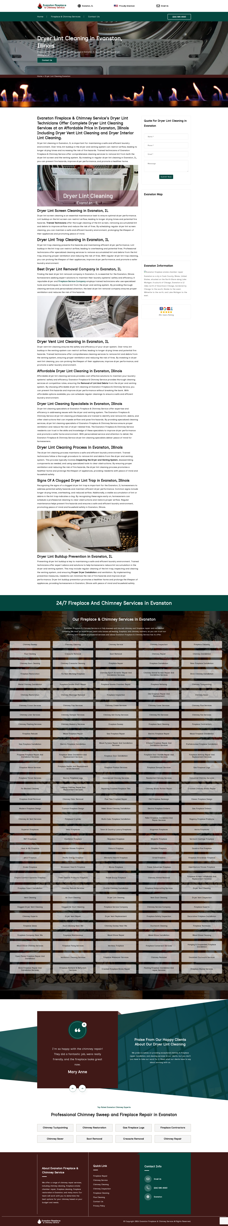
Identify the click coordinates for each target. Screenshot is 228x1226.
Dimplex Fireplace (159, 848)
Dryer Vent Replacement (116, 916)
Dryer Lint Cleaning (115, 897)
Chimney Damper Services (72, 715)
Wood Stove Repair (115, 935)
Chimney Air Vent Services (30, 819)
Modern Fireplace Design (30, 808)
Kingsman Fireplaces (159, 829)
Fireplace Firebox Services (115, 767)
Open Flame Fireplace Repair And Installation (30, 957)
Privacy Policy (99, 1206)
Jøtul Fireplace (30, 858)
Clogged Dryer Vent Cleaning (30, 907)
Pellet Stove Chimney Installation (115, 808)
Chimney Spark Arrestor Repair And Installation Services (116, 674)
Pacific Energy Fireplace (73, 858)
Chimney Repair (159, 654)
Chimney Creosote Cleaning (73, 663)
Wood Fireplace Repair (73, 734)
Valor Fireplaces (73, 829)
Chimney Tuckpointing (201, 684)
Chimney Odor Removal (73, 799)
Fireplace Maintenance (73, 935)
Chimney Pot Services (158, 715)
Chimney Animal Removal (159, 878)
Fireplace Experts (201, 907)
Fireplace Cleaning (202, 644)
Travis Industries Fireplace (159, 867)
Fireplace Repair (116, 663)
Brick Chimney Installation (201, 674)
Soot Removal (116, 654)
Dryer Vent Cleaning (202, 888)
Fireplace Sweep (116, 724)
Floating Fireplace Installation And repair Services (159, 969)
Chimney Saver (201, 695)
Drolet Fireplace (30, 867)
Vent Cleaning (30, 897)
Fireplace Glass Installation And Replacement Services (73, 756)
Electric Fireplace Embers (159, 808)
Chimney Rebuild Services (73, 888)
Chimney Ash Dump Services (115, 715)
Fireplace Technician (201, 926)
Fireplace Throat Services (30, 778)
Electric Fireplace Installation (73, 744)
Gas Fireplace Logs (201, 767)
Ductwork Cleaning (158, 926)
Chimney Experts (30, 916)
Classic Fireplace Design (201, 799)
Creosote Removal (73, 654)
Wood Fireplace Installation (202, 734)
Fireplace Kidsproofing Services (159, 888)
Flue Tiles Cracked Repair (116, 799)
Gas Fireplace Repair (116, 734)
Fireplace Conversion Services (159, 946)
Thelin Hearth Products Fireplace (73, 878)
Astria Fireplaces (202, 829)
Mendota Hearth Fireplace (116, 858)
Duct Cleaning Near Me (73, 926)
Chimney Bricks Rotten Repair (159, 788)
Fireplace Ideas (30, 926)
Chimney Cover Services (158, 705)
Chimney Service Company (159, 907)
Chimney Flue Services (202, 705)
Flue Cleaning (30, 654)
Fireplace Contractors (201, 724)
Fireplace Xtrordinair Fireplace (201, 858)
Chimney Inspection (159, 644)
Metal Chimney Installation (30, 684)
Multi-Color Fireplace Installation (115, 819)
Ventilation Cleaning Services (73, 957)
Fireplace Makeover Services (115, 957)
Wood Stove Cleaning (201, 935)
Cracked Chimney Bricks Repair (202, 788)
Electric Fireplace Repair (158, 734)
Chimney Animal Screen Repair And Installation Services (159, 674)
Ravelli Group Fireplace (116, 878)
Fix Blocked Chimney (30, 788)
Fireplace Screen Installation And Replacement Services (201, 877)
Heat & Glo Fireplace (30, 848)
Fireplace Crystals (73, 819)
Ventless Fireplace (116, 946)
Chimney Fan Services (201, 715)
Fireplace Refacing (159, 684)
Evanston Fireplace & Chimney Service (156, 1221)
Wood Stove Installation (158, 935)
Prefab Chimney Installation (116, 888)
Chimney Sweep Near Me (116, 926)
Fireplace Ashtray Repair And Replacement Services (202, 756)
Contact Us (94, 16)
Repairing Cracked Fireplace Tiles (116, 788)
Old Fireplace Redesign (159, 799)
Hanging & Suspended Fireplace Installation (202, 945)
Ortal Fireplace (158, 858)
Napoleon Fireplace (115, 839)
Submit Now (166, 177)
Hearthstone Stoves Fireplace (202, 867)
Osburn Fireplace (116, 848)
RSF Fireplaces (30, 839)
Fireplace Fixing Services (73, 946)
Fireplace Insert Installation (30, 888)
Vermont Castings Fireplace (202, 839)
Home (40, 16)
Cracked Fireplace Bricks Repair (116, 969)
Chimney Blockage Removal (73, 695)
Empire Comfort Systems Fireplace (29, 878)
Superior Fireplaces (30, 829)
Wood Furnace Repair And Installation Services (116, 744)
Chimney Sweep (30, 644)
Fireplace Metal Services (30, 767)
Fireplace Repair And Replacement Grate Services (73, 767)
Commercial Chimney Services (116, 778)
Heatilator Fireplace (73, 839)
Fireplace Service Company (116, 907)
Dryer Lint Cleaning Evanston (57, 76)
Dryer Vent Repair (73, 916)
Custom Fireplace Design (73, 808)
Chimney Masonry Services (73, 724)
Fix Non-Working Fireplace (73, 674)
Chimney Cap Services (73, 705)
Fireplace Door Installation (116, 756)
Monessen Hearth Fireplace (73, 867)
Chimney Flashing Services (30, 724)
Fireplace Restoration (30, 674)
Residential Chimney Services (159, 778)
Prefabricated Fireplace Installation (202, 744)
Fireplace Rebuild (30, 734)
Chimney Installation (202, 654)
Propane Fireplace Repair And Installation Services (30, 756)
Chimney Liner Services (30, 715)
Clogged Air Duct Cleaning (73, 907)
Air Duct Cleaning (73, 897)
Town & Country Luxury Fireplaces (115, 829)
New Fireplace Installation (201, 663)
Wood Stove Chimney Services (30, 946)
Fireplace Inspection (116, 695)
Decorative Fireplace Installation (202, 916)
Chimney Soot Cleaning (30, 663)
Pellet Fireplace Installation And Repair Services (159, 819)
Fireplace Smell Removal (29, 799)
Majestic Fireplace (159, 839)
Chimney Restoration (30, 695)
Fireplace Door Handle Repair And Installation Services (159, 756)
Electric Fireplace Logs (73, 778)
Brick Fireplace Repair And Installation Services (30, 969)
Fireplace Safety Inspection (159, 916)
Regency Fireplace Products (201, 819)
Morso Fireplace (116, 867)
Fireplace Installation (159, 663)
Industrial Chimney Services (202, 778)
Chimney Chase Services (116, 705)
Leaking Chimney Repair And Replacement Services (73, 788)
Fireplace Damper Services (159, 767)
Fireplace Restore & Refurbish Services (72, 969)
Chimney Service (116, 644)
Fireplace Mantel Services (202, 969)
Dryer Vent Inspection (202, 897)
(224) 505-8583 (179, 17)
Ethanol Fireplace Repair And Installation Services (158, 744)
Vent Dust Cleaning (158, 897)
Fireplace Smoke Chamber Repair (116, 684)
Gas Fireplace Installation (30, 744)
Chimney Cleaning (73, 644)
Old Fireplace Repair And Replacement (159, 695)
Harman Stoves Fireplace (73, 848)
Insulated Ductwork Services (202, 957)
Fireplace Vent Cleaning (159, 724)
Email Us (164, 6)
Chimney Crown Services (30, 705)
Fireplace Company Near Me (30, 935)
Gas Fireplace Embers (201, 808)
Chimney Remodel (159, 957)
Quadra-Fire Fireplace (202, 848)
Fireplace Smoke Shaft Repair (73, 684)
